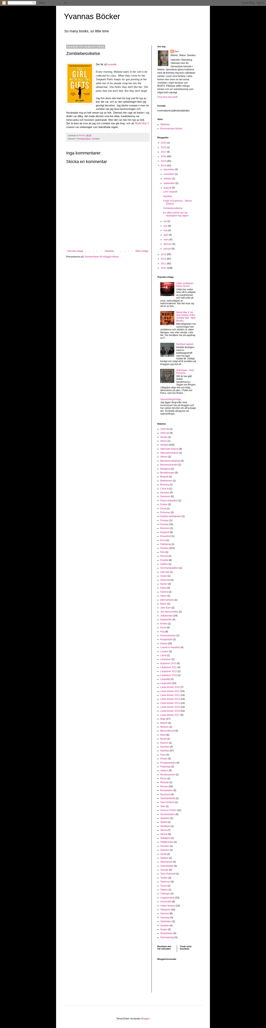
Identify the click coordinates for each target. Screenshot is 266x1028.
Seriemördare (167, 814)
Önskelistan (166, 933)
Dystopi (164, 524)
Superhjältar (166, 866)
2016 (164, 156)
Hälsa (163, 587)
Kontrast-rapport (184, 344)
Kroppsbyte (166, 639)
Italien (163, 603)
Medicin (164, 727)
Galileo (164, 564)
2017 (164, 152)
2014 (164, 165)
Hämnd (164, 592)
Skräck (163, 834)
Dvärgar (164, 520)
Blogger (145, 1018)
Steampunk (166, 861)
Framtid (164, 560)
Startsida (109, 251)
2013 (164, 254)
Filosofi (164, 556)
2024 (164, 142)
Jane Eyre (165, 607)
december (169, 169)
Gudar (163, 576)
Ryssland (165, 794)
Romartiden (166, 790)
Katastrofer (166, 619)
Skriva (163, 830)
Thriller (164, 877)
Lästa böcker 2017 (170, 715)
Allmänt (164, 444)
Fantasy (164, 548)
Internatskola (167, 600)
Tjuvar (163, 885)
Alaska (163, 437)
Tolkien (164, 889)
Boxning (164, 484)
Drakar (163, 504)
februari (168, 244)
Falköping (165, 544)
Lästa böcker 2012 (170, 695)
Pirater (163, 758)
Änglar (163, 929)
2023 (164, 147)
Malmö (163, 723)
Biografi (164, 476)
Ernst (163, 540)
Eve (176, 51)
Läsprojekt (165, 683)
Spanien (164, 850)
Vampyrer (165, 909)
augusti (168, 187)
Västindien (166, 921)
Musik (163, 738)
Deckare (164, 492)
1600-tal (164, 429)
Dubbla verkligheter (170, 516)
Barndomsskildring (170, 460)
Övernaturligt (167, 937)
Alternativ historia (169, 449)
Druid (163, 508)
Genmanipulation (169, 568)
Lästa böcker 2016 (170, 711)
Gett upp (164, 572)
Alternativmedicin (169, 452)
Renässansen (167, 774)
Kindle (163, 623)
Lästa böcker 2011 (170, 691)
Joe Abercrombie (169, 611)
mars (166, 239)
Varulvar (164, 913)
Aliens (163, 441)
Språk (163, 854)
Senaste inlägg (75, 251)
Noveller (164, 746)
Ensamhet (165, 536)
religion (164, 770)
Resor (163, 778)
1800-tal (164, 433)
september (169, 183)
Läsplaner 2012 (168, 671)
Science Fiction (168, 810)
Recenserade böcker (171, 128)
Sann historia (167, 802)
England (164, 532)
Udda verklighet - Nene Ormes (185, 284)
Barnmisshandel (169, 464)
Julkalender (166, 615)
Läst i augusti (170, 191)
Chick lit (164, 488)
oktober (168, 178)
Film (162, 552)
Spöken (164, 858)
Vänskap (165, 917)
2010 (164, 268)
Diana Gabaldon (169, 500)
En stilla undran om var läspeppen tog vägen (175, 214)
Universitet (166, 901)
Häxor (163, 595)
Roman (164, 786)
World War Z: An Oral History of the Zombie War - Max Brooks (186, 316)
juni (166, 226)
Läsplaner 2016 (168, 675)
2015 (164, 161)
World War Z (142, 123)
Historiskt (165, 580)
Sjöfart (163, 822)
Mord (163, 735)
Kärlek (163, 643)
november (169, 174)
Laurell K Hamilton (170, 647)
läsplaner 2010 (168, 663)
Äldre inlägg (141, 251)
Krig (162, 631)
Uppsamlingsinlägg (170, 399)
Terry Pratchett (167, 873)
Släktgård (165, 838)
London (164, 651)
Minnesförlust (167, 730)
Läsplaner (165, 659)
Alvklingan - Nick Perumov (185, 371)
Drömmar (165, 512)
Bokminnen (166, 480)
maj (166, 230)
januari (168, 248)
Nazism (164, 742)
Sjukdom (165, 818)
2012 (164, 258)
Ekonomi (165, 528)
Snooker (164, 846)
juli (165, 221)
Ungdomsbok (167, 897)
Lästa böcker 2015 (170, 707)
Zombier (96, 139)
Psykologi (165, 766)
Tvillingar (165, 893)
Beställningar (167, 472)
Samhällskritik (167, 798)
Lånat (163, 655)
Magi (163, 719)
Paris (163, 754)
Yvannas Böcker (92, 16)
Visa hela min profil (167, 97)
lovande (111, 64)
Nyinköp (167, 196)
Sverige (164, 869)
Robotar (164, 782)
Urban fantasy (167, 905)
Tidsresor (165, 881)
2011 (164, 263)
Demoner (165, 496)
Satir (162, 806)
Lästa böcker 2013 (170, 699)
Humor (163, 584)
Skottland (165, 826)
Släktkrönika (166, 842)
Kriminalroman (168, 635)
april (166, 235)
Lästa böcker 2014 (170, 703)
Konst (163, 627)
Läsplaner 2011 (168, 667)
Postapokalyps (84, 139)
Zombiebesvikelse (172, 208)
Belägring (165, 468)
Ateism (163, 456)
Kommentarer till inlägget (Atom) (102, 256)
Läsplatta (165, 679)
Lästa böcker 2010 (170, 687)
